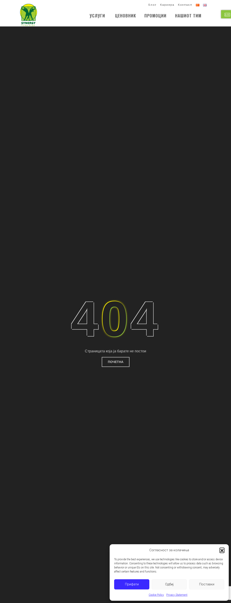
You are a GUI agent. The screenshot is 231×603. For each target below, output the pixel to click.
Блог (152, 4)
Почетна (115, 362)
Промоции (155, 16)
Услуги (97, 16)
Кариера (167, 4)
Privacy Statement (176, 594)
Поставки (206, 584)
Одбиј (169, 584)
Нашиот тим (188, 16)
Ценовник (125, 16)
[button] (222, 550)
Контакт (185, 4)
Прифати (132, 584)
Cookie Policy (156, 594)
